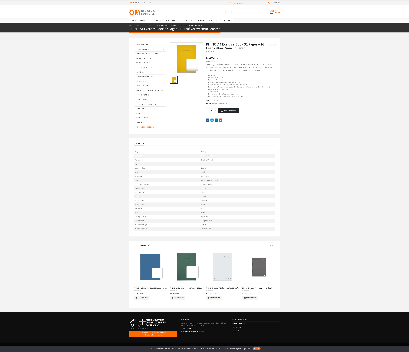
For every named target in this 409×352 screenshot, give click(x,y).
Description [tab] (139, 143)
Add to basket (230, 111)
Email (220, 120)
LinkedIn (216, 120)
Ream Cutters (141, 109)
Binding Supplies (142, 49)
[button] (271, 245)
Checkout (227, 21)
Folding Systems (142, 95)
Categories (155, 21)
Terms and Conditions (240, 319)
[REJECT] (406, 349)
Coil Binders (140, 81)
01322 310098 (187, 329)
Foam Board (140, 72)
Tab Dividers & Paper (143, 67)
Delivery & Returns (239, 323)
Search (143, 21)
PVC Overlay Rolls (142, 63)
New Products (172, 21)
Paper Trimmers (141, 99)
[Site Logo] (142, 12)
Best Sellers (187, 21)
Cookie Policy (237, 331)
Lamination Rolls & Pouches (147, 54)
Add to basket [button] (143, 298)
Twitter (212, 120)
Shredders (139, 113)
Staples (138, 122)
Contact (200, 21)
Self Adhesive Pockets (144, 58)
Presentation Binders (144, 77)
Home (134, 21)
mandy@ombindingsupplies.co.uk (193, 331)
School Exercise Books (144, 127)
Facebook (207, 120)
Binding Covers (141, 44)
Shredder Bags (141, 118)
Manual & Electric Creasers (146, 104)
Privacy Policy (237, 327)
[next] (274, 44)
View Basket (213, 21)
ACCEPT (257, 349)
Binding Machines (142, 86)
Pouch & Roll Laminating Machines (149, 90)
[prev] (270, 44)
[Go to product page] (150, 267)
